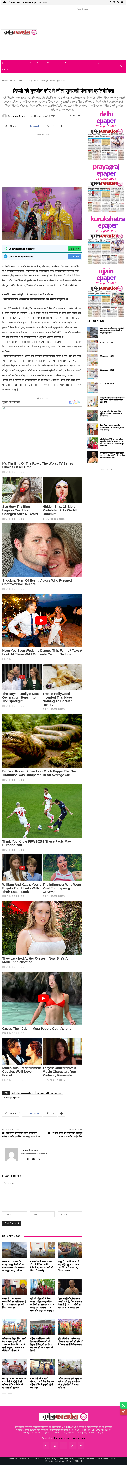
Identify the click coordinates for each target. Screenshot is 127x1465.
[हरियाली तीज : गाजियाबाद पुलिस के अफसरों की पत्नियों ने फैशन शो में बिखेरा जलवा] (70, 1327)
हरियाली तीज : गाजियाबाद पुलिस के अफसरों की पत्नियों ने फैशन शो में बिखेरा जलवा (70, 1341)
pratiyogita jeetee (12, 1097)
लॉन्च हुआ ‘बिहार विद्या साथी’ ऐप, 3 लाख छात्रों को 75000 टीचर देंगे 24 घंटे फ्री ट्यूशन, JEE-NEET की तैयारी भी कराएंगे (14, 1344)
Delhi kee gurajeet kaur (22, 1093)
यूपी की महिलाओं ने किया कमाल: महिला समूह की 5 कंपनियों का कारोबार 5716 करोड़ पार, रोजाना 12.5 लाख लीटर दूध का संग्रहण (42, 1304)
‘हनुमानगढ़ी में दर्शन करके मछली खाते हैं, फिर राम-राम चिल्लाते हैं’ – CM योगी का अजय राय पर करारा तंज (70, 1303)
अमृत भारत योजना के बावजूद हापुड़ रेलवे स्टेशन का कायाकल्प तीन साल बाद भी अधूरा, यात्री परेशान (13, 1266)
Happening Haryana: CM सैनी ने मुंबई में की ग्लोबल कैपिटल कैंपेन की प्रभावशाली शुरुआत (14, 1383)
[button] (121, 66)
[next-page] (10, 1395)
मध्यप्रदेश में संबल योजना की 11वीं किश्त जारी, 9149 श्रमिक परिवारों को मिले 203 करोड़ (41, 1266)
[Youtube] (122, 2)
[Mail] (33, 1158)
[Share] (123, 1412)
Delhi (19, 80)
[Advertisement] (82, 34)
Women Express (19, 116)
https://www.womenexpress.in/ (34, 1153)
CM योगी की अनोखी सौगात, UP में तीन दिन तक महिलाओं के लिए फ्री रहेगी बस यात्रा (42, 1383)
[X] (118, 2)
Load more (105, 469)
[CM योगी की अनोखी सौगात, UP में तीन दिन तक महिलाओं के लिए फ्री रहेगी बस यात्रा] (42, 1367)
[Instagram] (114, 2)
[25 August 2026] (106, 144)
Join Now (74, 248)
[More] (61, 126)
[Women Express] (19, 32)
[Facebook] (110, 2)
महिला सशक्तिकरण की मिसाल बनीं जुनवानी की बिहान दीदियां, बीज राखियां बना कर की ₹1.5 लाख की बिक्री (41, 1344)
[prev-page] (4, 1395)
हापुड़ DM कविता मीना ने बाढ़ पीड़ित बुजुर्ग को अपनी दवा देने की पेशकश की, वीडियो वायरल (69, 1266)
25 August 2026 (106, 126)
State (12, 80)
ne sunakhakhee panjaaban (49, 1093)
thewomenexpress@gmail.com (69, 1438)
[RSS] (63, 1445)
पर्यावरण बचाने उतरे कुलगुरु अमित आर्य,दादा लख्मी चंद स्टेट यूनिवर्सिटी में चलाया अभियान (70, 1383)
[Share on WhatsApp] (123, 1405)
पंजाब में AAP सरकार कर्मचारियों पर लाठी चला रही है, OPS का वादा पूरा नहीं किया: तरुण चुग (14, 1303)
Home (5, 80)
